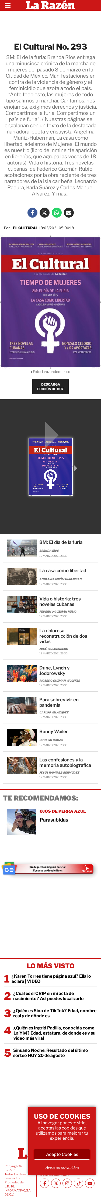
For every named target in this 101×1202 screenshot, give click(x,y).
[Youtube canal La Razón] (90, 1183)
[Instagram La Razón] (67, 1183)
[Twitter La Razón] (45, 213)
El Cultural (25, 228)
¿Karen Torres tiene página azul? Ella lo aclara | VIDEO (51, 979)
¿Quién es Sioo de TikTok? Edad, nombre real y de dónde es (54, 1013)
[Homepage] (50, 5)
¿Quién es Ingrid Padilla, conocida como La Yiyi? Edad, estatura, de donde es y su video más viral (54, 1033)
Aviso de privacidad (62, 1167)
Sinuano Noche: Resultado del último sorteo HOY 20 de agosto (50, 1053)
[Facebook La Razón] (32, 213)
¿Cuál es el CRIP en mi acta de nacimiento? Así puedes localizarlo (48, 996)
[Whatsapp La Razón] (57, 213)
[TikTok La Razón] (78, 1183)
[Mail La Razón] (69, 213)
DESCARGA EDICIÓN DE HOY (50, 386)
